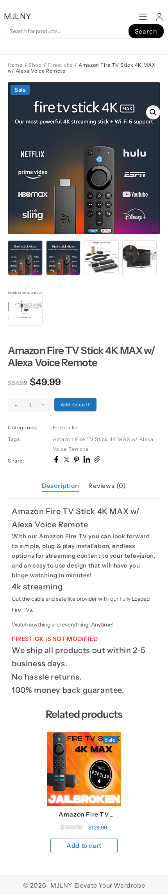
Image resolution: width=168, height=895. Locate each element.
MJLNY (18, 16)
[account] (159, 16)
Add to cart (75, 404)
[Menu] (143, 16)
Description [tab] (60, 485)
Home (15, 65)
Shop (35, 65)
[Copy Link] (96, 460)
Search (146, 31)
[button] (153, 112)
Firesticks (60, 65)
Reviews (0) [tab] (107, 485)
